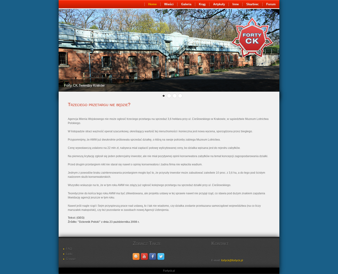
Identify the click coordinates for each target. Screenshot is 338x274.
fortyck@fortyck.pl (232, 260)
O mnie (71, 259)
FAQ (69, 249)
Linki (69, 254)
